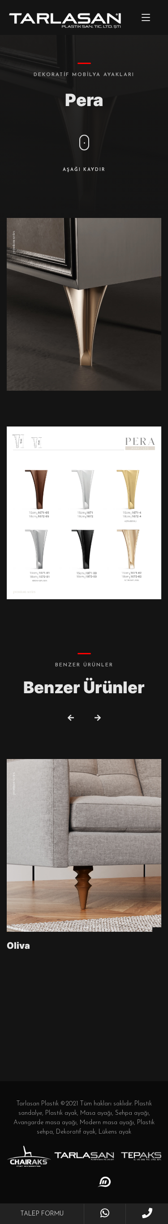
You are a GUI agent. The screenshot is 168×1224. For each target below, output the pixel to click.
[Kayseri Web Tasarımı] (104, 1181)
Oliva (18, 945)
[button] (70, 718)
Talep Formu (42, 1214)
